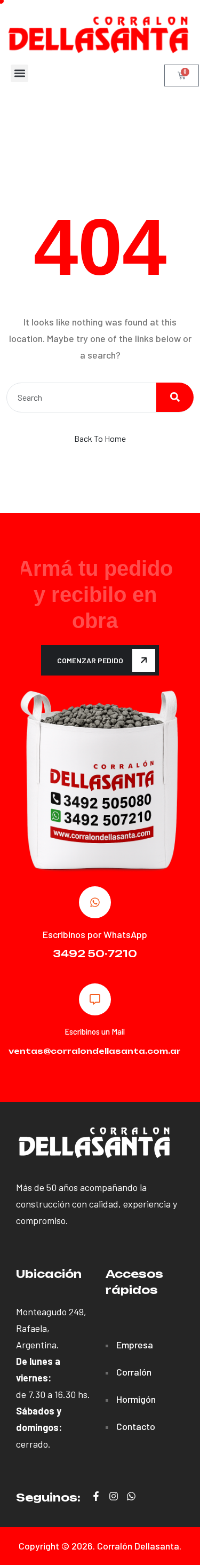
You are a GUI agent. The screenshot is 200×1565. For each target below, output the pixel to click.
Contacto (135, 1426)
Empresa (134, 1344)
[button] (19, 73)
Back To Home (100, 438)
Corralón (133, 1372)
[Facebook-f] (96, 1496)
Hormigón (136, 1399)
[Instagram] (113, 1496)
